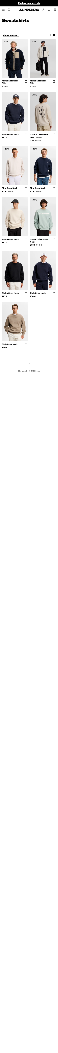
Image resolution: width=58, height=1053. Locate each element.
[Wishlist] (49, 10)
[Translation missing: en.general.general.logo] (29, 10)
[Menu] (3, 9)
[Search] (9, 9)
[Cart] (55, 9)
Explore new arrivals (29, 3)
